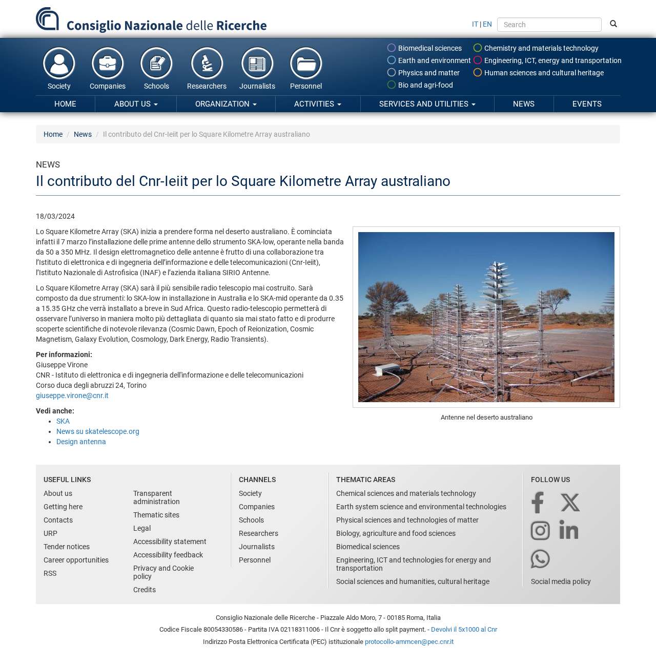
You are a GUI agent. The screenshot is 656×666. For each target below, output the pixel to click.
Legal (142, 528)
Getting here (63, 507)
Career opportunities (76, 560)
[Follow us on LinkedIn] (570, 531)
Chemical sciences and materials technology (406, 493)
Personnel (306, 86)
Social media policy (561, 581)
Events (587, 104)
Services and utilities (424, 104)
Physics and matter (428, 73)
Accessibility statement (170, 541)
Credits (144, 590)
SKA (63, 421)
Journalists (257, 86)
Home (65, 104)
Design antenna (81, 442)
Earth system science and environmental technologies (421, 507)
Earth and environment (434, 60)
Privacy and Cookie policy (163, 572)
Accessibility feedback (168, 555)
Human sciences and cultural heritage (543, 73)
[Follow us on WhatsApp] (541, 559)
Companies (108, 86)
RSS (50, 573)
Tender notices (67, 547)
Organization (223, 104)
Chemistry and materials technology (541, 48)
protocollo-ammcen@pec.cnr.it (409, 642)
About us (133, 104)
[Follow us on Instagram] (541, 531)
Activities (315, 104)
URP (50, 533)
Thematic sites (156, 515)
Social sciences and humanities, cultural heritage (412, 581)
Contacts (58, 520)
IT (475, 24)
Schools (156, 86)
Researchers (207, 86)
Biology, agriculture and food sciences (396, 533)
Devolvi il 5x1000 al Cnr (464, 629)
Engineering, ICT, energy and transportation (552, 60)
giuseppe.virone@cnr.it (72, 395)
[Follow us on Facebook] (538, 503)
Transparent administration (156, 497)
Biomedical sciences (429, 48)
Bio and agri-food (425, 85)
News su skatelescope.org (97, 431)
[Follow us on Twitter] (571, 503)
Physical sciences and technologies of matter (407, 520)
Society (59, 86)
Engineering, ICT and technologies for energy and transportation (413, 564)
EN (487, 24)
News (524, 104)
